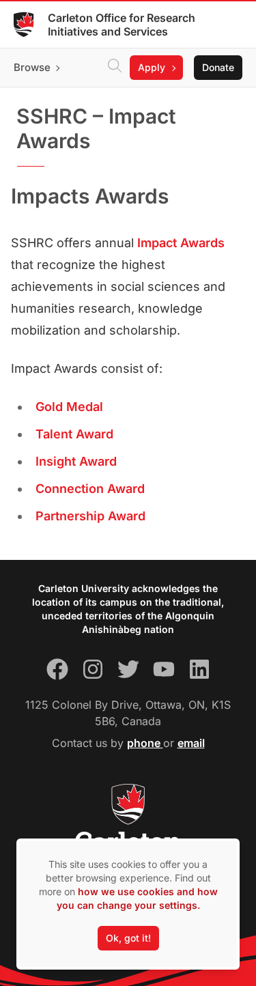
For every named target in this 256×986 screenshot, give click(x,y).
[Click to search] (115, 67)
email (191, 743)
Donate (218, 67)
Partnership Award (90, 516)
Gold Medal (69, 406)
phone (145, 743)
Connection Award (90, 488)
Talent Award (74, 434)
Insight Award (76, 461)
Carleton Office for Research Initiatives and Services (121, 24)
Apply (151, 67)
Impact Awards (181, 243)
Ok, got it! (128, 938)
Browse (32, 67)
